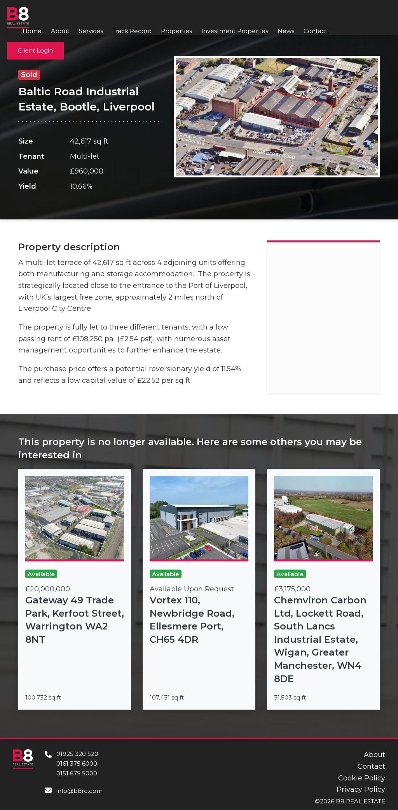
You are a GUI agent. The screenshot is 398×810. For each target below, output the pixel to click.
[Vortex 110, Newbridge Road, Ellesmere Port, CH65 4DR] (199, 589)
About (60, 31)
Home (32, 31)
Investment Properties (234, 31)
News (286, 31)
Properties (176, 31)
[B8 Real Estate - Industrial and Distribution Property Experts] (18, 17)
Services (91, 31)
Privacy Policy (361, 789)
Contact (315, 31)
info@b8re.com (79, 790)
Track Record (132, 31)
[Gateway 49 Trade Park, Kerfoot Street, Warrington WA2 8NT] (74, 589)
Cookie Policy (361, 778)
